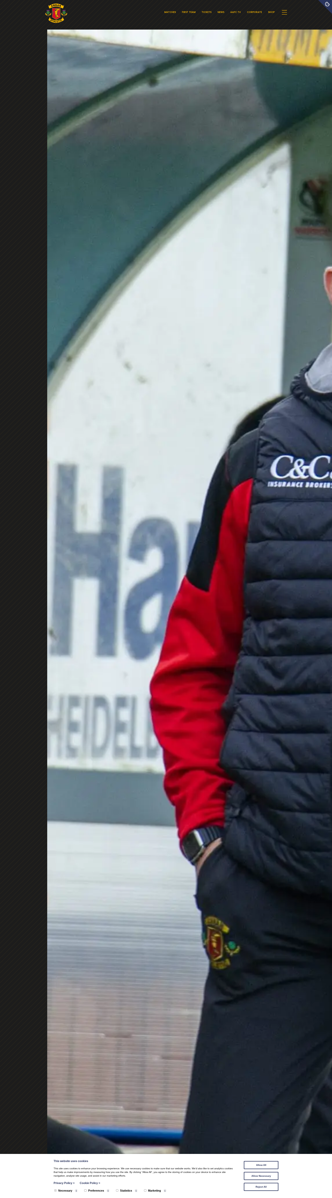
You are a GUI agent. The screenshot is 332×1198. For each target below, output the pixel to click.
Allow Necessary (261, 1175)
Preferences (96, 1190)
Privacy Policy (64, 1183)
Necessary (65, 1190)
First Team (189, 12)
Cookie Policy (90, 1183)
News (221, 12)
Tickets (206, 12)
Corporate (254, 12)
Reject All (261, 1186)
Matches (170, 12)
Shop (271, 12)
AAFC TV (235, 12)
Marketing (154, 1190)
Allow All (261, 1165)
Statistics (126, 1190)
